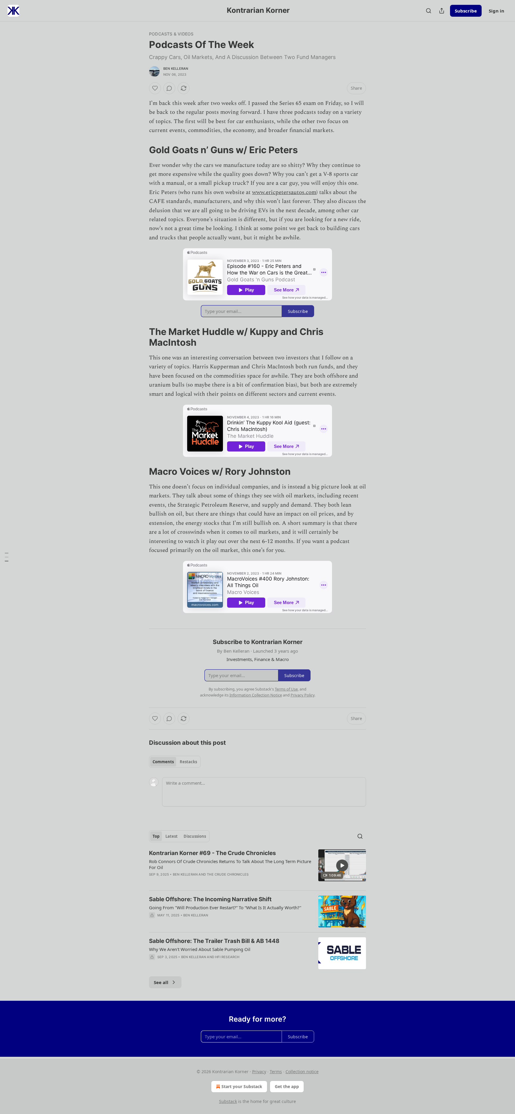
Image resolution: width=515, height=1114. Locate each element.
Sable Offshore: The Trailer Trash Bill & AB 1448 (214, 941)
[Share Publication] (442, 11)
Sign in (496, 11)
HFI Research (227, 957)
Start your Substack (241, 1086)
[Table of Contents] (6, 557)
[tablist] (175, 762)
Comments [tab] (163, 761)
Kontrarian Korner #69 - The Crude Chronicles (212, 853)
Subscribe (466, 11)
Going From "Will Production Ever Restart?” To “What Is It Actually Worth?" (225, 907)
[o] (342, 865)
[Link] (140, 149)
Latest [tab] (171, 836)
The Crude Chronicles (228, 874)
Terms (276, 1071)
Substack (228, 1101)
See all (161, 982)
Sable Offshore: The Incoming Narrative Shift (210, 899)
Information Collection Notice (255, 695)
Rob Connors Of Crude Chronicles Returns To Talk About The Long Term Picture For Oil (230, 864)
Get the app (287, 1086)
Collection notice (302, 1071)
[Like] (155, 88)
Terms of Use (286, 689)
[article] (257, 867)
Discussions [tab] (195, 836)
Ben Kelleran (175, 68)
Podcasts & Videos (171, 33)
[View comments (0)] (169, 88)
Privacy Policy (302, 695)
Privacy (259, 1071)
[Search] (429, 11)
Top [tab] (156, 836)
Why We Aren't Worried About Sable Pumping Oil (199, 949)
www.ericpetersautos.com (284, 192)
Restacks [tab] (188, 761)
